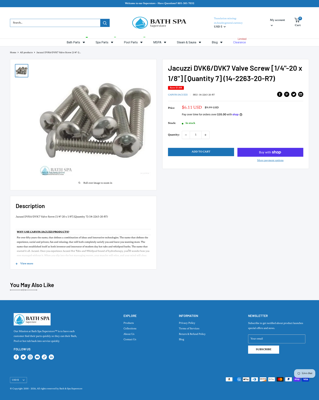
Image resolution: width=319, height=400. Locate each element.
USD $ (15, 380)
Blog (181, 339)
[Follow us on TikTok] (44, 357)
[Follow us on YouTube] (37, 357)
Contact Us (130, 339)
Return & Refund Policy (192, 334)
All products (26, 52)
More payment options (270, 160)
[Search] (104, 23)
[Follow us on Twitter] (23, 357)
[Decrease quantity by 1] (186, 135)
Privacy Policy (187, 323)
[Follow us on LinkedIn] (51, 357)
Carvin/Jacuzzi (178, 95)
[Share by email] (300, 94)
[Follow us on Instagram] (30, 357)
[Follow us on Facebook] (16, 357)
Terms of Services (189, 328)
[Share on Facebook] (279, 94)
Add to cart (201, 152)
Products (129, 323)
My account (277, 20)
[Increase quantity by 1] (205, 135)
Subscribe (263, 349)
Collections (130, 328)
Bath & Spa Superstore (70, 389)
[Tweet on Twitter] (293, 94)
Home (13, 52)
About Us (129, 334)
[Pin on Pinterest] (286, 94)
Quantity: (174, 135)
